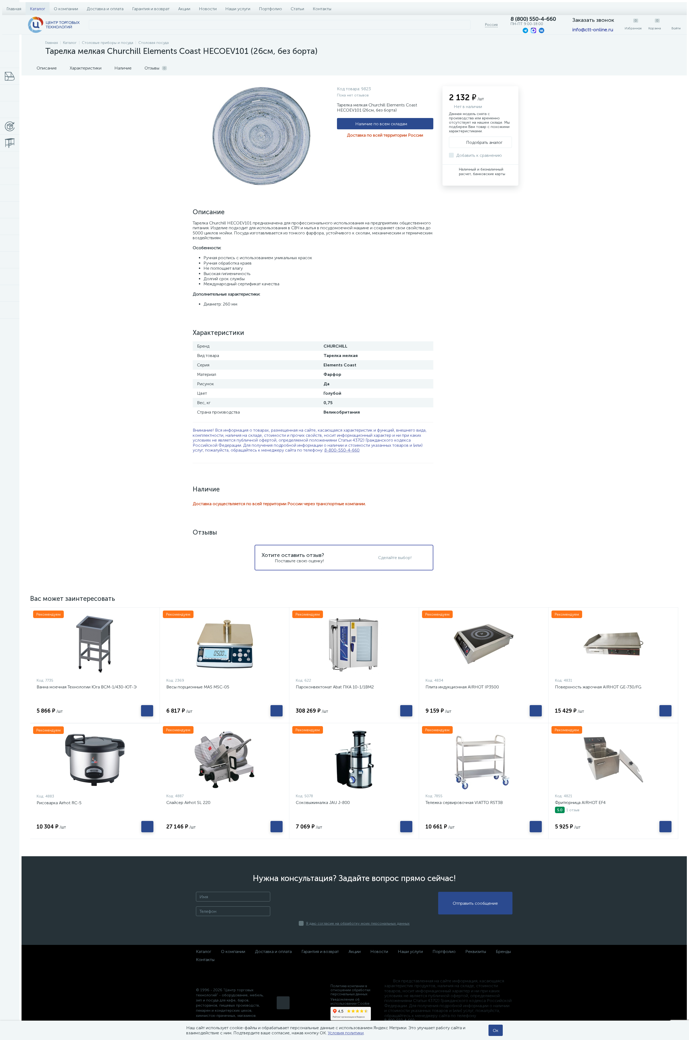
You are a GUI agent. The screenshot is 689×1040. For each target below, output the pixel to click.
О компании (66, 8)
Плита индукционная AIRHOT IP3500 (462, 686)
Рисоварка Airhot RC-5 (59, 802)
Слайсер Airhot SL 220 (188, 802)
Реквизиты (475, 951)
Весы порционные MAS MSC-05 (197, 686)
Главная (13, 8)
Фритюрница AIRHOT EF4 (580, 802)
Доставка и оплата (105, 8)
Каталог (37, 8)
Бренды (503, 951)
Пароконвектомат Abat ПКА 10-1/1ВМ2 (335, 686)
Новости (208, 8)
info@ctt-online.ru (592, 30)
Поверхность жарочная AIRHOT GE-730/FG (598, 686)
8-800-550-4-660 (342, 450)
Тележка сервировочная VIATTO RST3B (464, 802)
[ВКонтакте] (283, 1002)
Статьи (297, 8)
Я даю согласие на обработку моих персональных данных (358, 923)
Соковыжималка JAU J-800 (323, 802)
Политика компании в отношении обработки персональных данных (350, 990)
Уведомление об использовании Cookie (350, 1001)
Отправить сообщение (475, 903)
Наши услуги (237, 8)
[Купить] (147, 710)
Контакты (322, 8)
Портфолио (270, 8)
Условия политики (346, 1032)
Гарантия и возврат (151, 8)
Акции (184, 8)
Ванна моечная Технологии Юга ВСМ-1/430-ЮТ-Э (87, 686)
